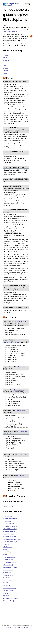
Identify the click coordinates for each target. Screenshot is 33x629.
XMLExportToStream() (9, 588)
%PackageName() (8, 565)
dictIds (5, 57)
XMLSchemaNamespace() (10, 598)
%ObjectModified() (8, 560)
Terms (10, 627)
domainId (6, 60)
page (4, 65)
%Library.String (19, 390)
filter (4, 63)
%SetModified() (7, 572)
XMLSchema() (7, 595)
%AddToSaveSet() (8, 516)
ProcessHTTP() (7, 580)
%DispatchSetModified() (10, 536)
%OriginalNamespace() (9, 562)
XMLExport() (6, 585)
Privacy (6, 627)
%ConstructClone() (8, 524)
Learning (27, 4)
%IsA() (5, 549)
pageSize (5, 68)
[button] (4, 78)
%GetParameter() (8, 547)
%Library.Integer (23, 367)
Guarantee (17, 627)
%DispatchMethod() (8, 534)
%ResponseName (8, 506)
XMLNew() (6, 593)
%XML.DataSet (21, 321)
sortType (5, 70)
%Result (5, 55)
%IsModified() (7, 552)
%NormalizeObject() (9, 557)
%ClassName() (7, 521)
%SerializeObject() (8, 570)
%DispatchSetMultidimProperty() (12, 539)
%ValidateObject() (8, 575)
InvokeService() (7, 577)
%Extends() (6, 544)
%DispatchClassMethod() (10, 526)
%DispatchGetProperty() (10, 531)
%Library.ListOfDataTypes (11, 342)
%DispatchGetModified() (10, 529)
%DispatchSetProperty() (10, 542)
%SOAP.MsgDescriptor (10, 31)
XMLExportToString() (9, 590)
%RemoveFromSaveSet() (10, 567)
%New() (5, 554)
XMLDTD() (6, 583)
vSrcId (5, 73)
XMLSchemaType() (8, 601)
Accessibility (25, 627)
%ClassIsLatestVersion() (10, 518)
